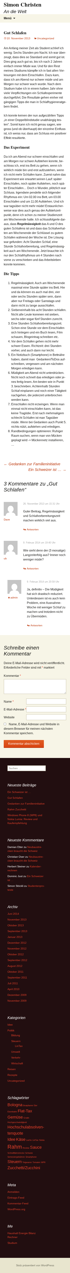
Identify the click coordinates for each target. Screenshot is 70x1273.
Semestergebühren (16, 1157)
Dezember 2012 (17, 942)
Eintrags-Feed (15, 1197)
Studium (12, 1242)
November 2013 (17, 919)
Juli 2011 (12, 983)
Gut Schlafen (15, 797)
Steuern (16, 1041)
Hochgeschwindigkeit (17, 1122)
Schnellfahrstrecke (15, 1153)
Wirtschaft (17, 1063)
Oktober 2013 (15, 925)
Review (26, 1148)
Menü (8, 18)
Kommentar (12, 675)
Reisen (11, 1069)
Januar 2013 (14, 936)
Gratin (26, 1118)
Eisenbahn (12, 1111)
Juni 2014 (13, 913)
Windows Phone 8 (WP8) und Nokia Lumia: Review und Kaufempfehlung (24, 819)
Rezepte (12, 1074)
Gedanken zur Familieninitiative (32, 464)
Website (9, 717)
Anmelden (13, 1191)
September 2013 (17, 931)
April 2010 (13, 989)
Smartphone (31, 1157)
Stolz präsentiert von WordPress (35, 1265)
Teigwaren (27, 1162)
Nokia (41, 1140)
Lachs (29, 1140)
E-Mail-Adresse (15, 709)
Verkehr (15, 1057)
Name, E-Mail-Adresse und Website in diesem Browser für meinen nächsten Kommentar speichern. (31, 729)
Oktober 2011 (15, 971)
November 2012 (17, 948)
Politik (10, 1030)
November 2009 (17, 1000)
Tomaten (36, 1162)
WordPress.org (16, 1209)
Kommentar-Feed (17, 1203)
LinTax (19, 1045)
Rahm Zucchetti (16, 809)
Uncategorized (45, 38)
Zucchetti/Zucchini (23, 1167)
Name (9, 701)
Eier (35, 1105)
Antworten (33, 529)
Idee (10, 1024)
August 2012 (14, 965)
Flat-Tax (25, 1111)
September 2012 (17, 960)
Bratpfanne (28, 1105)
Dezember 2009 (17, 994)
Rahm (14, 1147)
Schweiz (29, 1153)
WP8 (43, 1162)
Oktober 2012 (15, 954)
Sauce (36, 1147)
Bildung (15, 1035)
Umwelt (15, 1051)
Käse (20, 1139)
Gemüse (15, 1117)
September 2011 (17, 977)
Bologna (14, 1104)
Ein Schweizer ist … (47, 470)
